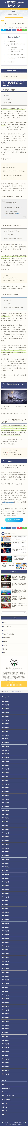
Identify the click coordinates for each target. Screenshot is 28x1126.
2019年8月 (6, 1002)
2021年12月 (6, 900)
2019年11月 (6, 991)
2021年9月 (6, 912)
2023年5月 (6, 844)
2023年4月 (6, 848)
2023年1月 (6, 859)
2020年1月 (6, 983)
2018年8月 (6, 1044)
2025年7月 (6, 750)
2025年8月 (6, 746)
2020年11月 (6, 949)
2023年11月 (6, 821)
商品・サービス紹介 (8, 634)
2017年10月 (6, 1059)
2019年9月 (6, 998)
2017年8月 (6, 1066)
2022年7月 (6, 882)
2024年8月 (6, 791)
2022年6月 (6, 885)
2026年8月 (6, 701)
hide (18, 37)
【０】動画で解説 (11, 41)
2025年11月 (6, 735)
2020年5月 (6, 968)
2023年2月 (6, 855)
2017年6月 (6, 1074)
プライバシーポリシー (8, 1122)
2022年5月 (6, 889)
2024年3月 (6, 806)
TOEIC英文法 (7, 626)
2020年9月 (6, 953)
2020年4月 (6, 972)
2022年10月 (6, 870)
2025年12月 (6, 731)
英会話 (5, 645)
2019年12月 (6, 987)
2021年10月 (6, 908)
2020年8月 (6, 957)
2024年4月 (6, 803)
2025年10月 (6, 739)
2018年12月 (6, 1032)
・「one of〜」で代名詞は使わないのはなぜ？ (17, 57)
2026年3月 (6, 720)
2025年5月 (6, 757)
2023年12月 (6, 818)
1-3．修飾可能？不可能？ (15, 51)
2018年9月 (6, 1040)
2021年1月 (6, 942)
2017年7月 (6, 1070)
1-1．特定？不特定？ (13, 47)
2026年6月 (6, 708)
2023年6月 (6, 840)
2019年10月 (6, 995)
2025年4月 (6, 761)
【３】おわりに (10, 62)
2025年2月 (6, 769)
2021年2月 (6, 938)
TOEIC (5, 622)
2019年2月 (6, 1025)
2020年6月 (6, 964)
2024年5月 (6, 799)
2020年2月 (6, 980)
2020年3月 (6, 976)
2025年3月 (6, 765)
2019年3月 (6, 1021)
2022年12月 (6, 863)
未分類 (5, 641)
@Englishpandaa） (8, 502)
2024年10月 (6, 784)
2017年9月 (6, 1062)
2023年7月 (6, 836)
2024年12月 (6, 776)
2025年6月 (6, 754)
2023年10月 (6, 825)
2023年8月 (6, 833)
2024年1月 (6, 814)
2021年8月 (6, 915)
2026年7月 (6, 705)
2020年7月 (6, 961)
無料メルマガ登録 (14, 519)
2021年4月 (6, 931)
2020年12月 (6, 946)
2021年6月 (6, 923)
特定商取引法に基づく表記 (19, 1122)
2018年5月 (6, 1047)
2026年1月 (6, 727)
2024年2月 (6, 810)
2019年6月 (6, 1010)
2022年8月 (6, 878)
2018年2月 (6, 1051)
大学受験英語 (6, 637)
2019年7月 (6, 1006)
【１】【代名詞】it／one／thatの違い (15, 44)
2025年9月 (6, 742)
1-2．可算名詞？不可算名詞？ (16, 49)
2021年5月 (6, 927)
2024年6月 (6, 795)
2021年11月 (6, 904)
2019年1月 (6, 1028)
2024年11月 (6, 780)
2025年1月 (6, 772)
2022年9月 (6, 874)
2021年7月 (6, 919)
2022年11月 (6, 867)
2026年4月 (6, 716)
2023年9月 (6, 829)
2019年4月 (6, 1017)
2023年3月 (6, 851)
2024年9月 (6, 787)
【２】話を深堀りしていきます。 (15, 54)
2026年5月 (6, 712)
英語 (2, 20)
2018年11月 (6, 1036)
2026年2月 (6, 723)
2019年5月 (6, 1013)
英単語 (5, 649)
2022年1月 (6, 897)
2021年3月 (6, 934)
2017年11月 (6, 1055)
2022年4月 (6, 893)
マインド (5, 630)
